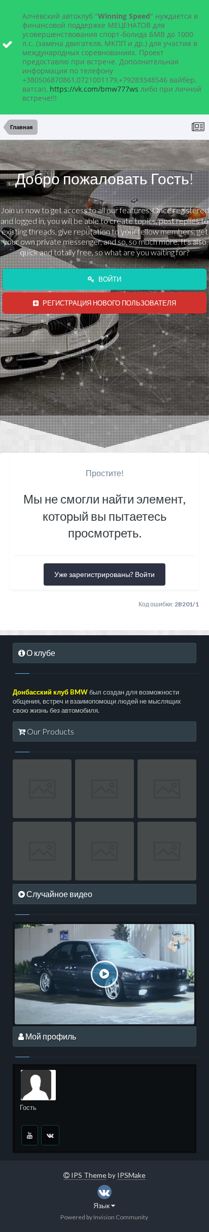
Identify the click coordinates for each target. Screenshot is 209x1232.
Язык (102, 1205)
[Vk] (50, 1135)
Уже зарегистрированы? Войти (104, 574)
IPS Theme (88, 1175)
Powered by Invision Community (104, 1217)
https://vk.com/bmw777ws (94, 89)
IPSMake (131, 1175)
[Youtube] (29, 1135)
